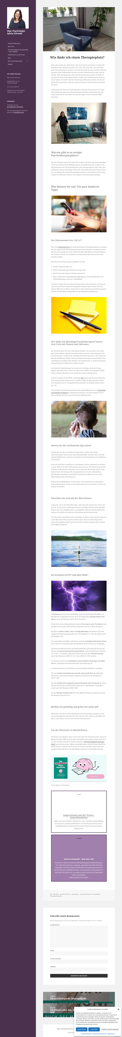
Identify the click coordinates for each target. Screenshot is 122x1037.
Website (53, 967)
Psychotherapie (86, 894)
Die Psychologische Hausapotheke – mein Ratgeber (18, 50)
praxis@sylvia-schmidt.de (15, 107)
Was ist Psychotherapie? (15, 61)
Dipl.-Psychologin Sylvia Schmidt (16, 32)
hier (82, 378)
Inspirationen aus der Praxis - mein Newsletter (79, 816)
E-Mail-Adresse (55, 959)
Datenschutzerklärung (99, 1033)
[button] (118, 1009)
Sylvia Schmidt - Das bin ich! (79, 859)
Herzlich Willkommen (14, 43)
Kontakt (10, 64)
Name (52, 950)
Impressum (110, 1033)
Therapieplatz (96, 894)
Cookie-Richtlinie (86, 1033)
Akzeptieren (81, 1029)
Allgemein (76, 894)
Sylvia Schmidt (66, 894)
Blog (9, 58)
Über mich (11, 46)
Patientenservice (64, 247)
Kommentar (55, 925)
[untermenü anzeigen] (27, 61)
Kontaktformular (19, 112)
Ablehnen (94, 1029)
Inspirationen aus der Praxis (16, 55)
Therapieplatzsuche (56, 896)
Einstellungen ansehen (110, 1029)
